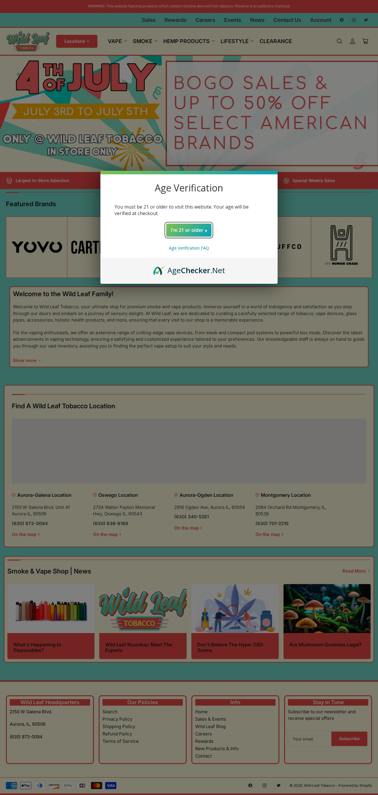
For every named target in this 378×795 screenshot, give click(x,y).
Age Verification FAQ (189, 248)
